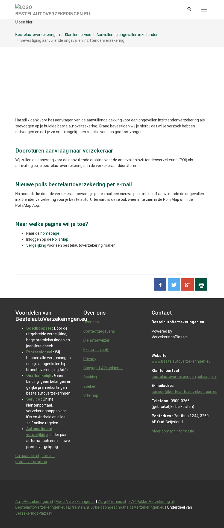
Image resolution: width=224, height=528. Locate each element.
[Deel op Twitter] (174, 284)
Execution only (96, 349)
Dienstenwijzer (96, 340)
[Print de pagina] (201, 284)
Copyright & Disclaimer (103, 368)
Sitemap (90, 395)
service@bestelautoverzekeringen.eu (184, 391)
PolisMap (60, 239)
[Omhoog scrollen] (207, 511)
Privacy (89, 359)
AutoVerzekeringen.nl (34, 501)
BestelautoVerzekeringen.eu (40, 507)
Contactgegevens (99, 331)
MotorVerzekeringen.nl (75, 501)
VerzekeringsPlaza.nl (33, 513)
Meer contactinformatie (173, 431)
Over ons (91, 322)
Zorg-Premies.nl (112, 501)
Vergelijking (36, 245)
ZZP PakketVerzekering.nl (151, 501)
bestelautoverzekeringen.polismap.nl (184, 376)
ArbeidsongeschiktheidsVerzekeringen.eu (127, 507)
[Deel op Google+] (187, 284)
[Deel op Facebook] (160, 284)
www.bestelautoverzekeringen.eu (181, 361)
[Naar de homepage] (52, 9)
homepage (49, 233)
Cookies (90, 377)
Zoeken (89, 386)
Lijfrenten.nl (79, 507)
